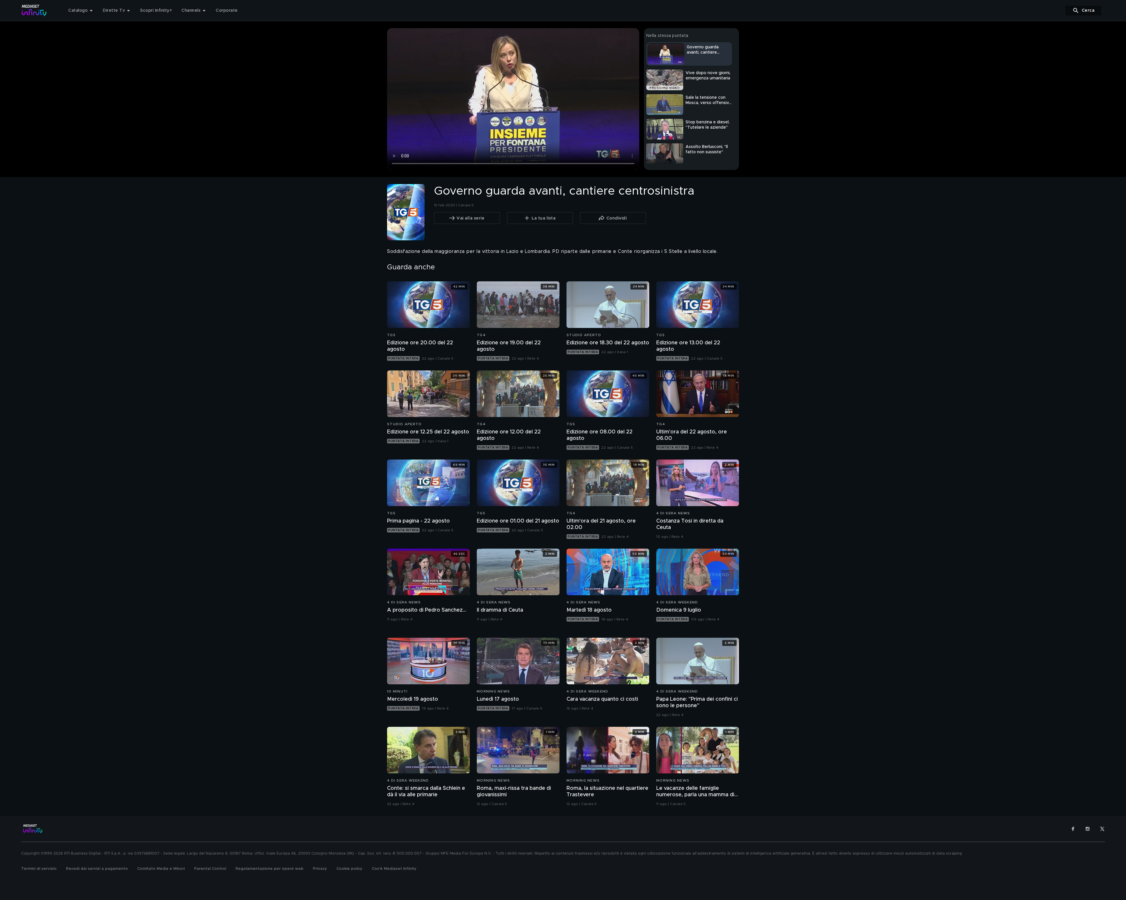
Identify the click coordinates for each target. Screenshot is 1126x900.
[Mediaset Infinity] (34, 10)
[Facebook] (1073, 828)
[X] (1102, 828)
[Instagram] (1087, 828)
